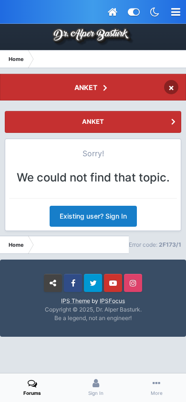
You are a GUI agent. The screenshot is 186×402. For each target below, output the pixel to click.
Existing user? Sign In (93, 216)
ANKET (85, 87)
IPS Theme (75, 300)
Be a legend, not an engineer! (93, 318)
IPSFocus (112, 300)
